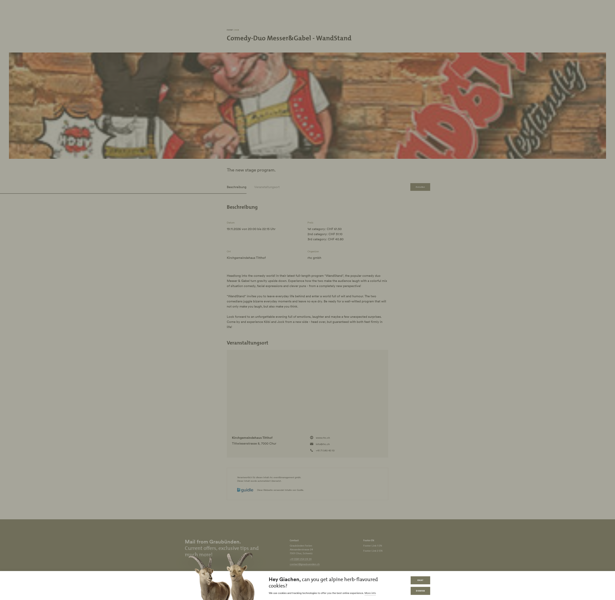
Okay (420, 580)
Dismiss (420, 591)
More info (370, 593)
